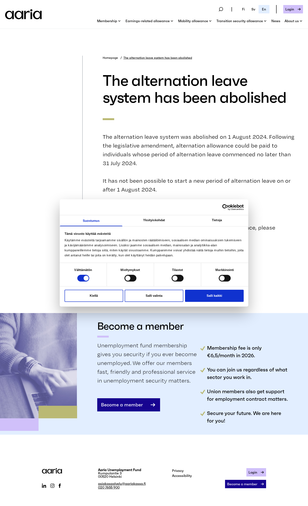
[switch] (130, 278)
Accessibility (182, 476)
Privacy (178, 471)
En (264, 9)
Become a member (122, 405)
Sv (253, 9)
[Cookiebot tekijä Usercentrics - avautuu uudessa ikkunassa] (225, 207)
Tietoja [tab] (217, 220)
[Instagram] (52, 486)
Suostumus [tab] (91, 220)
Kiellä (94, 295)
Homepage (110, 58)
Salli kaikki (214, 295)
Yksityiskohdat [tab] (154, 220)
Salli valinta (154, 295)
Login (289, 9)
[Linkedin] (44, 486)
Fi (243, 9)
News (275, 21)
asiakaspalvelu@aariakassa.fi (122, 484)
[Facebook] (59, 486)
